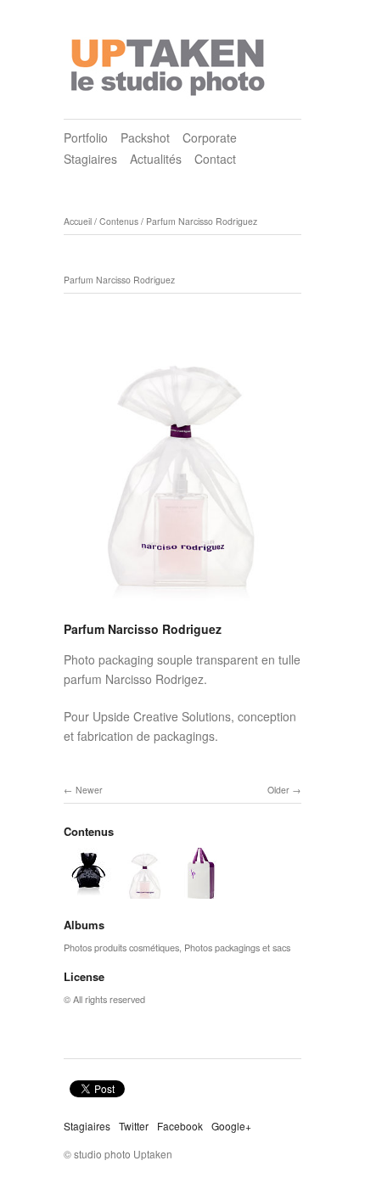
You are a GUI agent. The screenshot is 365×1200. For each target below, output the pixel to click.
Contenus (118, 221)
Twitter (134, 1126)
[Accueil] (170, 62)
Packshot (145, 137)
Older (278, 789)
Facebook (180, 1126)
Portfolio (86, 137)
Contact (215, 158)
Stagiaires (90, 158)
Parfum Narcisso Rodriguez (201, 221)
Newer (89, 789)
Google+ (231, 1126)
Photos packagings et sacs (237, 947)
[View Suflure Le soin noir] (89, 890)
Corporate (209, 137)
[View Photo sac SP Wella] (201, 890)
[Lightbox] (182, 607)
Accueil (78, 221)
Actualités (156, 158)
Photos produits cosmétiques (121, 947)
